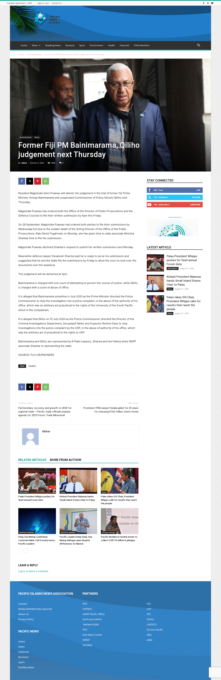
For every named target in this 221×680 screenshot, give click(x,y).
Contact (22, 603)
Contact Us (56, 3)
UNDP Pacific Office (94, 614)
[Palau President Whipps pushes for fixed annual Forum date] (37, 481)
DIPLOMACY (24, 492)
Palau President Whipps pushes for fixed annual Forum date (182, 260)
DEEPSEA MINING (26, 532)
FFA (149, 603)
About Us (23, 614)
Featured (124, 45)
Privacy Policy (26, 619)
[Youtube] (212, 3)
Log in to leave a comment (33, 571)
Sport (82, 45)
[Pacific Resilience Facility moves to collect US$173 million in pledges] (119, 521)
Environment (96, 45)
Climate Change (108, 532)
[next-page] (26, 550)
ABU (149, 634)
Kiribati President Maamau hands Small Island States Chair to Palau (184, 280)
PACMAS (87, 645)
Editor (24, 163)
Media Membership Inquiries (35, 609)
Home (24, 45)
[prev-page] (20, 550)
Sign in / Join (43, 3)
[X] (208, 3)
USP (149, 609)
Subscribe (195, 204)
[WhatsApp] (45, 181)
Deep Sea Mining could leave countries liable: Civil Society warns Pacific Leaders (36, 540)
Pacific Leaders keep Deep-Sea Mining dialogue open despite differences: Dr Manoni (76, 540)
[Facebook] (203, 3)
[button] (198, 45)
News (35, 45)
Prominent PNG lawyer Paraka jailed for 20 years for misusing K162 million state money (110, 409)
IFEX (85, 629)
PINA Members (142, 45)
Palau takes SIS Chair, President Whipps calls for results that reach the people (119, 500)
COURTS (32, 366)
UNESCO (152, 624)
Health (111, 45)
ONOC (150, 619)
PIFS (85, 603)
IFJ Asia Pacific (155, 629)
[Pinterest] (37, 181)
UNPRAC (87, 609)
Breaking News (53, 45)
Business (69, 45)
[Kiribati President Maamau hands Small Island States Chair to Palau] (78, 481)
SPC (149, 614)
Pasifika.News (26, 667)
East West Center (92, 634)
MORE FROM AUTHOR (65, 460)
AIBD (149, 640)
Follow (196, 197)
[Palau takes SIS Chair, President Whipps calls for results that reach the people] (119, 481)
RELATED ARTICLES (32, 460)
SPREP (86, 640)
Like (198, 190)
